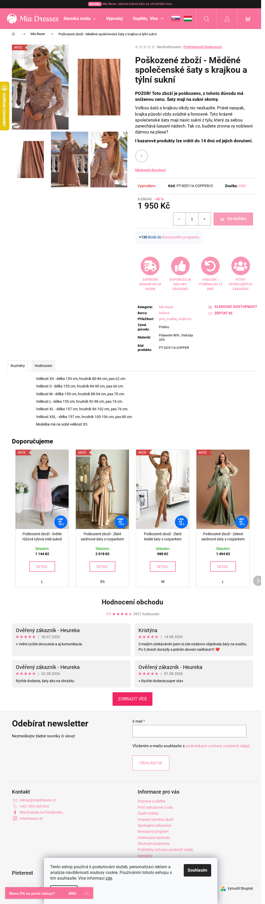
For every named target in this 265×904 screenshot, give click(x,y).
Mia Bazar (166, 307)
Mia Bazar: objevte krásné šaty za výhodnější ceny (131, 4)
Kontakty (145, 856)
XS (102, 582)
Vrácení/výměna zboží (155, 819)
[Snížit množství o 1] (179, 219)
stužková (184, 319)
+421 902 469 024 (34, 806)
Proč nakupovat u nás (155, 807)
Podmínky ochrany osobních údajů (165, 850)
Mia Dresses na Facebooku (41, 812)
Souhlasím (197, 870)
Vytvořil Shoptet (240, 888)
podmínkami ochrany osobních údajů (217, 746)
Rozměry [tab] (18, 366)
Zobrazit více (132, 698)
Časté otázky (148, 813)
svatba (171, 319)
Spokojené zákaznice (154, 825)
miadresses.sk (31, 818)
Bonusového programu (180, 237)
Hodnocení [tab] (43, 366)
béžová (164, 313)
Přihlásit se (150, 763)
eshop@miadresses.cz (38, 800)
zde (109, 878)
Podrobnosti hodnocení (202, 47)
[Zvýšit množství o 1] (204, 219)
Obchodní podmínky (154, 844)
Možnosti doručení (150, 170)
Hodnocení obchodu (132, 602)
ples (162, 319)
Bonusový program (153, 831)
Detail (42, 566)
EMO (242, 186)
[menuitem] (79, 18)
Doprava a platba (151, 801)
